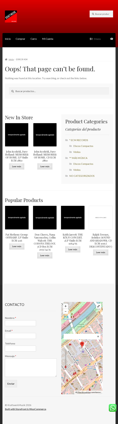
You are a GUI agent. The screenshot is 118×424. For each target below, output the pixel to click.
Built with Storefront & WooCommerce (25, 409)
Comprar (20, 38)
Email (9, 330)
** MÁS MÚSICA (78, 157)
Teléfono (10, 343)
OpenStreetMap (83, 392)
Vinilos (77, 151)
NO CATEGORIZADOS (81, 175)
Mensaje (10, 356)
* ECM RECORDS (78, 140)
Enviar (11, 383)
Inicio (8, 38)
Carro (34, 38)
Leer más (16, 166)
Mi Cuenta (47, 38)
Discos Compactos (83, 145)
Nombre (10, 317)
